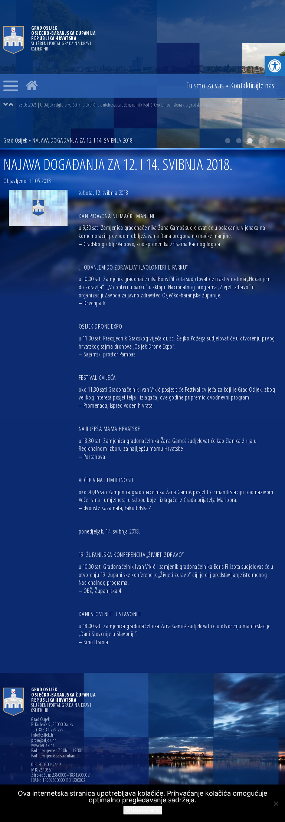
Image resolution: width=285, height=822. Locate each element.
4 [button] (261, 140)
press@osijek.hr (43, 740)
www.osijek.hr (43, 745)
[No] (275, 803)
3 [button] (249, 140)
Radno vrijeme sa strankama (55, 756)
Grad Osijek (15, 141)
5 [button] (272, 140)
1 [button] (227, 140)
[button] (275, 66)
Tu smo (205, 86)
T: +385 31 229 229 (47, 730)
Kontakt (252, 86)
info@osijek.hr (43, 735)
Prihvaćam (142, 810)
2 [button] (238, 140)
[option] (150, 105)
